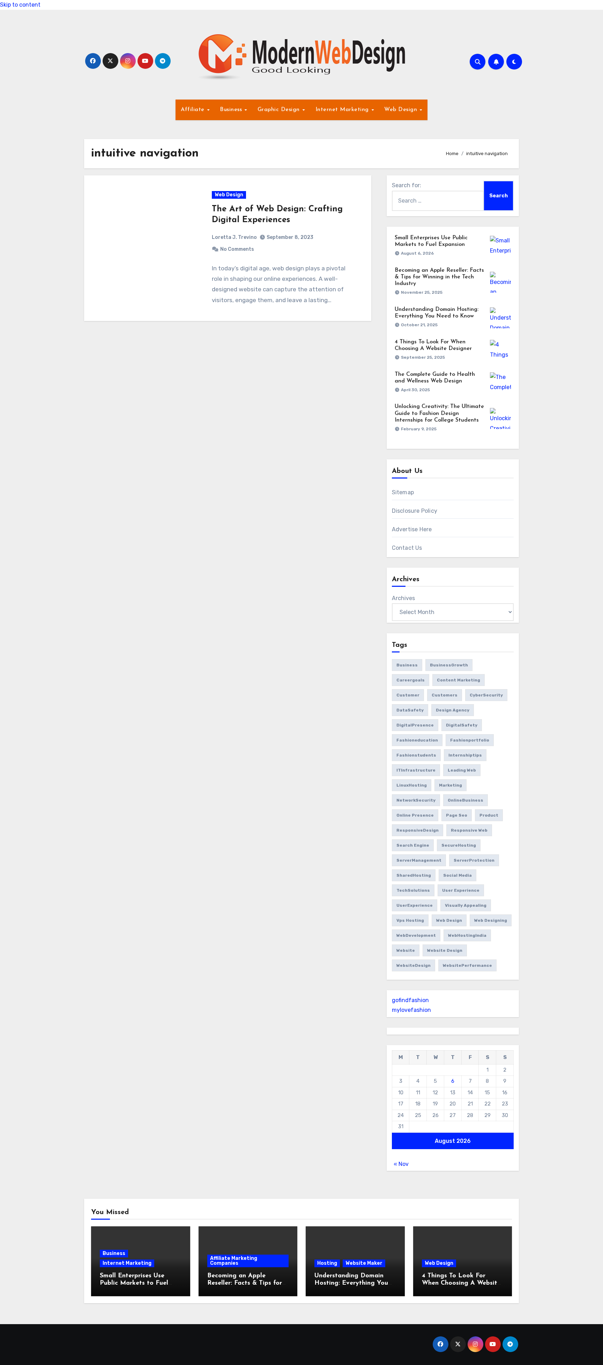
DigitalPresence (415, 725)
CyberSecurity (486, 695)
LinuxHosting (411, 785)
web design (449, 920)
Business (232, 109)
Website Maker (363, 1263)
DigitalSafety (461, 725)
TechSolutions (413, 890)
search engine (412, 845)
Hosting (327, 1263)
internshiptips (465, 755)
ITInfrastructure (416, 770)
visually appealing (465, 905)
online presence (415, 815)
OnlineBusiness (465, 800)
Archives (403, 598)
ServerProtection (474, 860)
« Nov (401, 1164)
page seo (456, 815)
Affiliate (193, 109)
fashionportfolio (469, 740)
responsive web (469, 830)
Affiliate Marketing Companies (233, 1260)
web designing (490, 920)
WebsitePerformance (467, 965)
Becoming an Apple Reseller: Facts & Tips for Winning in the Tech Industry (439, 277)
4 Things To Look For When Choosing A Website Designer (461, 1283)
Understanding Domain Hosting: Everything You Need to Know (351, 1283)
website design (444, 950)
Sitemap (403, 492)
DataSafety (410, 710)
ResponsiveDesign (417, 830)
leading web (462, 770)
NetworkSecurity (416, 800)
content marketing (458, 680)
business (407, 665)
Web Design (401, 109)
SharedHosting (413, 875)
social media (457, 875)
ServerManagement (418, 860)
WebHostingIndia (467, 935)
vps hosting (410, 920)
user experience (460, 890)
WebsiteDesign (413, 965)
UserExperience (414, 905)
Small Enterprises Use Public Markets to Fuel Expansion (134, 1283)
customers (444, 695)
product (488, 815)
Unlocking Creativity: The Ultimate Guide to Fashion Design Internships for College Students (439, 413)
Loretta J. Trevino (234, 237)
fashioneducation (417, 740)
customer (407, 695)
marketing (450, 785)
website (405, 950)
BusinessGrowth (449, 665)
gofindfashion (410, 1000)
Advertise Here (412, 529)
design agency (452, 710)
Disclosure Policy (414, 511)
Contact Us (407, 548)
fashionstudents (416, 755)
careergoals (410, 680)
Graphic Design (280, 109)
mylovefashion (411, 1010)
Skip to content (20, 4)
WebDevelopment (416, 935)
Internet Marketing (343, 109)
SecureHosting (458, 845)
